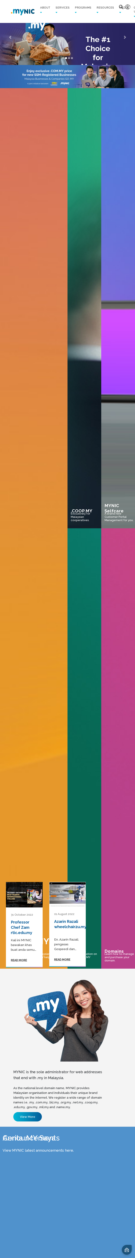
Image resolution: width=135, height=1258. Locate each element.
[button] (10, 37)
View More (27, 1116)
